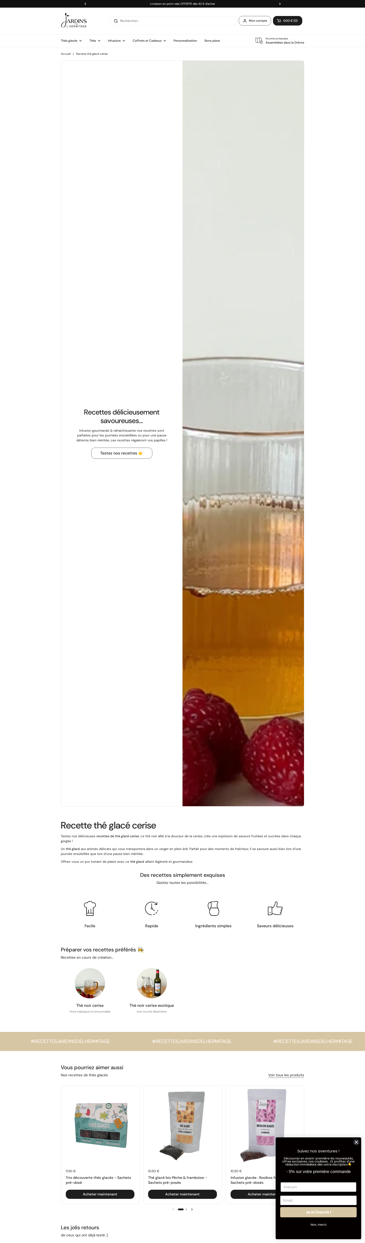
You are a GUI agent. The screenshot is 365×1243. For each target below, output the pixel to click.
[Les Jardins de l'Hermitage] (74, 20)
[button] (181, 1209)
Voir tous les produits (286, 1075)
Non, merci (318, 1224)
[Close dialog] (356, 1142)
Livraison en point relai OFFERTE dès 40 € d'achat (182, 3)
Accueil (66, 54)
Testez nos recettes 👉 (121, 453)
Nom (285, 1178)
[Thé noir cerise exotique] (151, 983)
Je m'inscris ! (318, 1212)
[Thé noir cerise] (90, 983)
